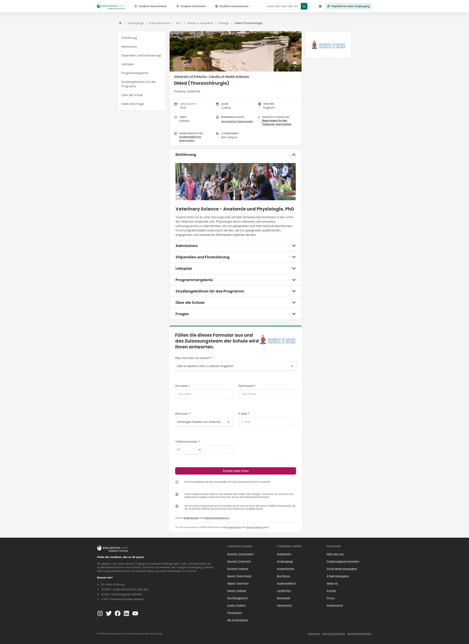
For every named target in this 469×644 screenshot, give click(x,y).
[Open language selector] (320, 6)
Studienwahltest (286, 583)
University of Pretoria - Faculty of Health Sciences (211, 76)
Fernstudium (234, 612)
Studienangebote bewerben (343, 561)
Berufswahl (283, 598)
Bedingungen (191, 517)
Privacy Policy (234, 527)
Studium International (233, 6)
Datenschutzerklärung (216, 517)
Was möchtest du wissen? (194, 358)
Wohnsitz (183, 414)
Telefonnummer (187, 442)
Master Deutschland (239, 576)
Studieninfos (284, 554)
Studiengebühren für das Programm (138, 84)
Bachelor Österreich (239, 561)
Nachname (247, 386)
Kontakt (331, 590)
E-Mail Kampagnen (338, 576)
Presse (331, 598)
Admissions (129, 47)
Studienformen (285, 568)
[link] (248, 23)
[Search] (304, 6)
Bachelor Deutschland (240, 554)
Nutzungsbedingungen (359, 633)
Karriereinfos (284, 605)
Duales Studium (236, 605)
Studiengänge (285, 561)
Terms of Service (254, 527)
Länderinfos (284, 590)
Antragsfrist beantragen (237, 121)
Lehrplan (127, 64)
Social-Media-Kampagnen (342, 568)
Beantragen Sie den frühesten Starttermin (276, 122)
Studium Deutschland (153, 6)
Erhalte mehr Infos (236, 471)
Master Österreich (238, 583)
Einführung (129, 38)
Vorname (182, 386)
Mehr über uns (335, 554)
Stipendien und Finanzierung (141, 55)
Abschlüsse (283, 576)
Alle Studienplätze (237, 620)
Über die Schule (132, 95)
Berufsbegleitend (237, 598)
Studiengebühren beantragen (190, 138)
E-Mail (244, 414)
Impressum (314, 633)
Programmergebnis (134, 73)
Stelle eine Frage (132, 104)
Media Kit (332, 583)
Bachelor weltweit (237, 568)
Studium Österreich (193, 6)
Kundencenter (335, 605)
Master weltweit (236, 590)
